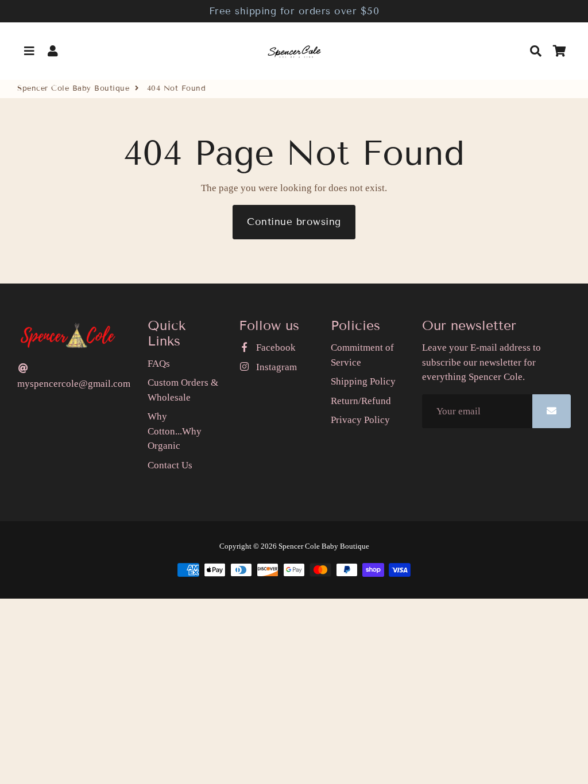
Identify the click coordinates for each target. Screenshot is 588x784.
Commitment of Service (362, 355)
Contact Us (170, 465)
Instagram (275, 367)
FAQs (159, 363)
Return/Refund (361, 400)
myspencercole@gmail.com (73, 383)
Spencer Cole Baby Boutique (73, 88)
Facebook (274, 347)
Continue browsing (294, 222)
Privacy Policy (360, 419)
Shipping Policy (363, 381)
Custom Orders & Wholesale (183, 390)
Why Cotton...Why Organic (175, 431)
